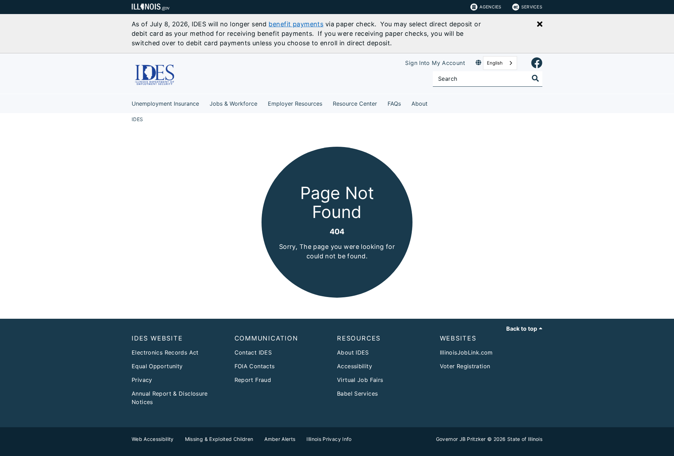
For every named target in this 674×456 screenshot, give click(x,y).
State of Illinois (524, 439)
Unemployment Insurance (165, 103)
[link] (536, 63)
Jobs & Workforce (233, 103)
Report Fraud (252, 379)
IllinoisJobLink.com (466, 352)
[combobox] (500, 63)
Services (531, 6)
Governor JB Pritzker (461, 439)
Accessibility (354, 366)
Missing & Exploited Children (219, 439)
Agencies (490, 6)
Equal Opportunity (157, 366)
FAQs (394, 103)
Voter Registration (465, 366)
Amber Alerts (279, 439)
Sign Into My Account (435, 62)
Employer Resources (295, 103)
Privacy (142, 379)
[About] (433, 102)
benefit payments (296, 24)
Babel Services (357, 393)
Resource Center (355, 103)
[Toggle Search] (535, 78)
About (419, 103)
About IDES (353, 352)
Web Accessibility (153, 439)
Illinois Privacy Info (328, 439)
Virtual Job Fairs (360, 379)
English (495, 63)
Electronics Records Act (165, 352)
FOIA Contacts (254, 366)
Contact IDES (253, 352)
